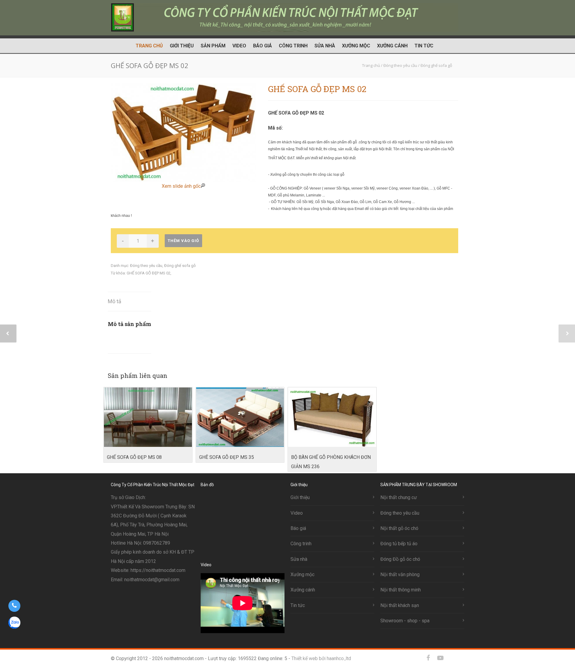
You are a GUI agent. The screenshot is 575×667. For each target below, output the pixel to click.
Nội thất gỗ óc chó (399, 528)
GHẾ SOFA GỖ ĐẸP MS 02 (148, 273)
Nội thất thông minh (400, 590)
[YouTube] (440, 658)
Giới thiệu (182, 46)
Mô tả (114, 301)
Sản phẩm (213, 46)
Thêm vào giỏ (183, 240)
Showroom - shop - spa (404, 621)
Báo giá (262, 46)
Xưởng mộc (356, 46)
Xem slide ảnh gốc (181, 186)
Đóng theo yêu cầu (146, 265)
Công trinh (293, 46)
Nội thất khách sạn (399, 605)
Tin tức (423, 46)
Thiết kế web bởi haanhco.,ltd (321, 658)
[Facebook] (428, 658)
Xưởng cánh (392, 46)
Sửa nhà (324, 46)
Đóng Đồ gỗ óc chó (400, 559)
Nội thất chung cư (398, 497)
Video (239, 46)
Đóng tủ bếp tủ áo (398, 543)
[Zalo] (452, 658)
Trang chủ (149, 46)
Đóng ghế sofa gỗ (180, 265)
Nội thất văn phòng (400, 574)
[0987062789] (14, 605)
